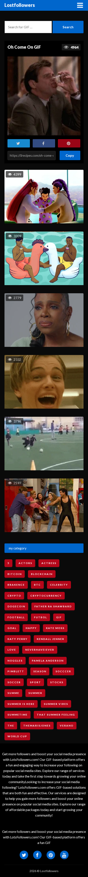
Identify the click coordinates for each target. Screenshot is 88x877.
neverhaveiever (39, 649)
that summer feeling (56, 714)
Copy (70, 154)
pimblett (15, 671)
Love (11, 649)
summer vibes (56, 704)
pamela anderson (48, 660)
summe (13, 693)
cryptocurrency (46, 595)
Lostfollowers (19, 5)
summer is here (21, 704)
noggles (15, 660)
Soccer (14, 682)
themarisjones (37, 725)
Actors (25, 563)
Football (16, 617)
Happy (31, 628)
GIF (59, 617)
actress (48, 563)
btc (37, 584)
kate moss (55, 628)
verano (66, 725)
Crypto (14, 595)
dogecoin (16, 606)
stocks (56, 682)
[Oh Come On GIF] (43, 96)
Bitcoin (14, 574)
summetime (17, 714)
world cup (17, 736)
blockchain (42, 574)
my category (17, 548)
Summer (35, 693)
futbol (40, 617)
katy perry (17, 639)
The (10, 725)
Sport (35, 682)
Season (39, 671)
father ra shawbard (53, 606)
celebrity (59, 584)
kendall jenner (50, 639)
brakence (16, 584)
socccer (63, 671)
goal (11, 628)
